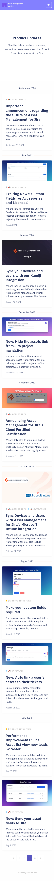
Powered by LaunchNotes (27, 873)
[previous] (13, 858)
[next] (40, 858)
